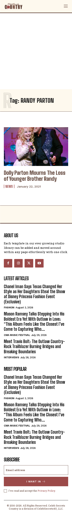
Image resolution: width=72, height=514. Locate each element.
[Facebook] (8, 263)
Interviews (11, 357)
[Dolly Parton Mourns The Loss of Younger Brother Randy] (36, 146)
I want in (33, 481)
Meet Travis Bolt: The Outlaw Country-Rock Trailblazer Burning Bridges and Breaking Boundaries (34, 346)
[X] (29, 263)
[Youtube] (39, 263)
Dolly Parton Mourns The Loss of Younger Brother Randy (34, 175)
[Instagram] (18, 263)
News (9, 186)
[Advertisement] (36, 51)
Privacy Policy (46, 490)
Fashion (9, 307)
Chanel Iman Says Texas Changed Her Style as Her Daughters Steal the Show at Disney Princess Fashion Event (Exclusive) (34, 294)
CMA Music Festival (17, 335)
